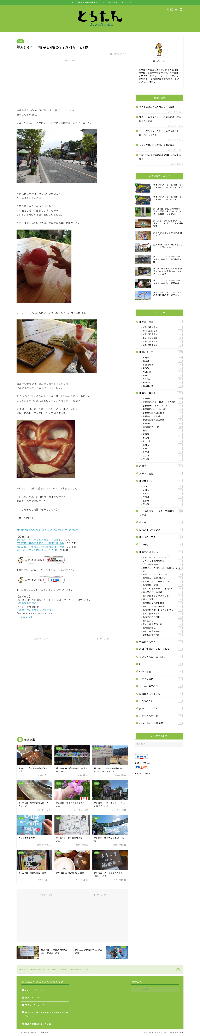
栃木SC (160, 522)
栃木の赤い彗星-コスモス (162, 577)
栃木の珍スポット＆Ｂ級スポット (162, 610)
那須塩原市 (162, 364)
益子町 (20, 41)
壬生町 (162, 452)
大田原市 (162, 371)
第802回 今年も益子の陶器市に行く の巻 (40, 546)
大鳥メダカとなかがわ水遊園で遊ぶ (156, 145)
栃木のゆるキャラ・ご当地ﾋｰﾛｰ (162, 588)
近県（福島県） (162, 327)
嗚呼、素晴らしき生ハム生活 (160, 649)
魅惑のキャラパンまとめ (162, 574)
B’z (160, 664)
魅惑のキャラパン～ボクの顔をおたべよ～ (162, 569)
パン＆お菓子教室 (160, 686)
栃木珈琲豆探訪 (162, 585)
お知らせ (160, 466)
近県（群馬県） (162, 334)
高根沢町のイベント (162, 427)
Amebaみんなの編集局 (160, 723)
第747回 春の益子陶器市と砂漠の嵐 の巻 (40, 543)
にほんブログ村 (143, 763)
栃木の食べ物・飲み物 (162, 606)
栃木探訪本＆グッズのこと (162, 595)
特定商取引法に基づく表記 (38, 1023)
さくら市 (162, 378)
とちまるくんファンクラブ (162, 557)
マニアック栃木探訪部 (162, 561)
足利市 (162, 489)
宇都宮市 (162, 398)
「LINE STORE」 (27, 617)
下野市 (162, 448)
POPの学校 (160, 671)
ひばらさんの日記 (160, 716)
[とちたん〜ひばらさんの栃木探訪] (100, 29)
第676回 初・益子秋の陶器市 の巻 (38, 540)
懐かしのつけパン (162, 635)
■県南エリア (160, 480)
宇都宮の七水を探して (162, 416)
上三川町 (162, 441)
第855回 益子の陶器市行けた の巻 (37, 550)
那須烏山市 (162, 386)
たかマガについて (34, 997)
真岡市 (162, 444)
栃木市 (162, 493)
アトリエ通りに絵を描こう (162, 581)
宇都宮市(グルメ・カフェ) (162, 405)
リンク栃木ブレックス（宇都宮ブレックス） (160, 513)
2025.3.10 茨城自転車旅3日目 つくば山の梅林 (160, 157)
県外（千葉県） (162, 341)
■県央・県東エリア (160, 393)
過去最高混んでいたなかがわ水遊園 (156, 107)
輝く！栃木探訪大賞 (162, 624)
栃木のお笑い (162, 627)
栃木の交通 (162, 599)
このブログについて (35, 990)
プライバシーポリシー (36, 1005)
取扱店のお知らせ (30, 603)
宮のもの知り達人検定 (162, 419)
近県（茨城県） (162, 330)
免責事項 (44, 1032)
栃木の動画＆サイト (162, 613)
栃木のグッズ (162, 620)
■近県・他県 (160, 321)
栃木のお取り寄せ (162, 617)
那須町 (162, 361)
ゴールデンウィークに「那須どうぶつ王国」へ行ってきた (159, 133)
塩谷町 (162, 368)
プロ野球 (160, 544)
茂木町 (162, 459)
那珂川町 (162, 382)
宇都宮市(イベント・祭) (162, 409)
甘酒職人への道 (160, 642)
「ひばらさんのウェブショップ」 (35, 610)
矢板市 (162, 375)
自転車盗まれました (160, 693)
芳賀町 (162, 434)
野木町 (162, 504)
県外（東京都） (162, 338)
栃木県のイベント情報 (162, 602)
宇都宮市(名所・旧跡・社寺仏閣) (162, 402)
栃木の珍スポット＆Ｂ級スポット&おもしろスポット (46, 1014)
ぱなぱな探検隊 (162, 564)
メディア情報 (160, 473)
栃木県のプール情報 (162, 592)
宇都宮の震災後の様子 (162, 412)
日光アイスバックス (160, 529)
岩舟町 (162, 497)
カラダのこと (160, 701)
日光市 (162, 357)
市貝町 (162, 437)
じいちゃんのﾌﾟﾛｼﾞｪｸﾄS (160, 656)
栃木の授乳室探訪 (162, 631)
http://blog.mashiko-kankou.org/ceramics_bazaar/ (47, 529)
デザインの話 (160, 679)
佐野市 (162, 500)
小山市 (162, 486)
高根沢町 (162, 423)
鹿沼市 (162, 430)
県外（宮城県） (162, 345)
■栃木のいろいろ (160, 552)
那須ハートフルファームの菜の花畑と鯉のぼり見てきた (160, 119)
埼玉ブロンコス (160, 537)
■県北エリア (160, 352)
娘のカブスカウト (160, 708)
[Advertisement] (71, 83)
